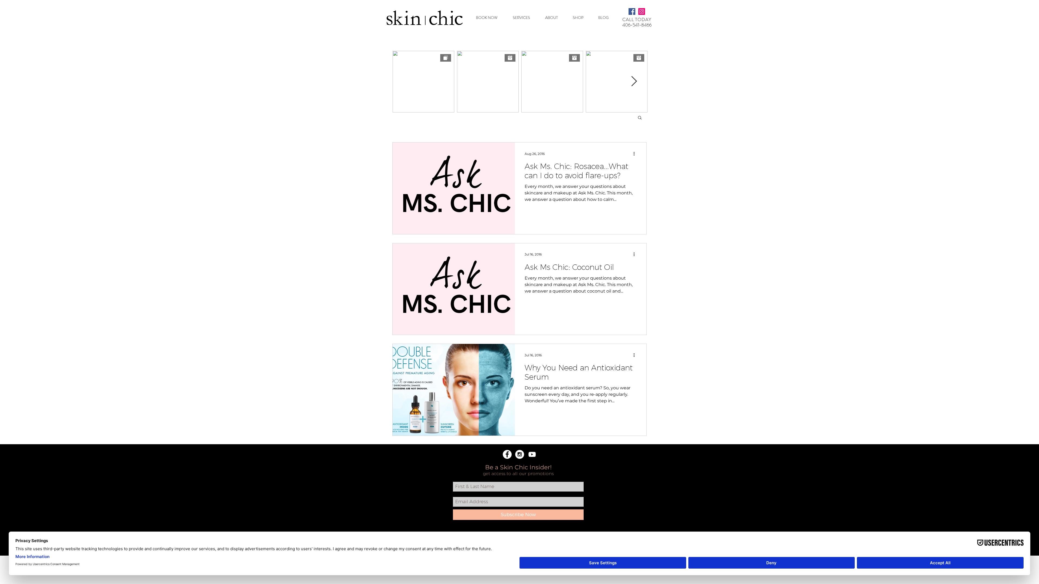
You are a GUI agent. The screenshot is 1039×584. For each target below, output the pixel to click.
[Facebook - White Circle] (507, 454)
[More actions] (636, 153)
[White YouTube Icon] (532, 454)
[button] (525, 17)
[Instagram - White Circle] (519, 454)
